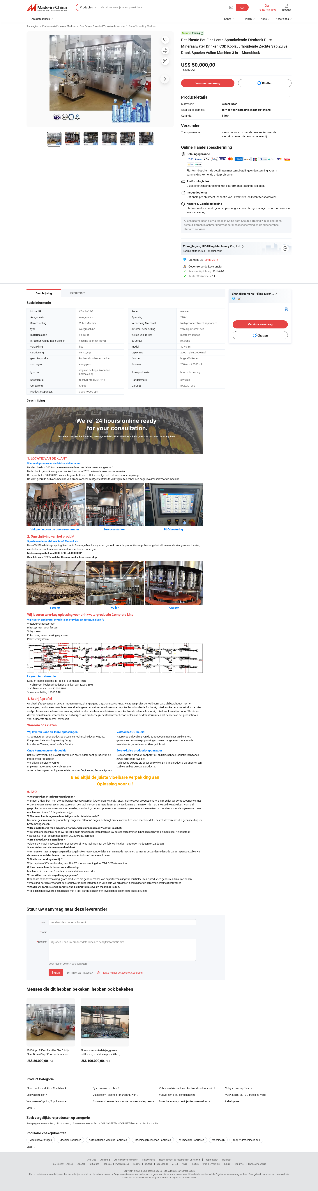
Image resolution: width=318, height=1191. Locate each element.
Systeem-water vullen (105, 1088)
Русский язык (122, 1163)
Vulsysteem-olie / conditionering (177, 1094)
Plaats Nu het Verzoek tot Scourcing (120, 972)
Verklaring (105, 1159)
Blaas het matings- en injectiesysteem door (183, 1101)
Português (94, 1163)
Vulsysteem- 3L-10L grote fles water (245, 1094)
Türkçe (227, 1163)
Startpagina (32, 26)
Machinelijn (218, 1140)
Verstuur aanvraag (207, 83)
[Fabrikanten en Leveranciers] (46, 7)
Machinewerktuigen (40, 1140)
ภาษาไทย (215, 1163)
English (69, 1163)
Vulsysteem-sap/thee (237, 1088)
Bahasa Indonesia (257, 1163)
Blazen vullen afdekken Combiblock (46, 1088)
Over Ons (91, 1159)
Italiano (137, 1163)
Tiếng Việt (239, 1163)
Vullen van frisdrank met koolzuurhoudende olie (186, 1088)
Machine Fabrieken (70, 1140)
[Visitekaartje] (286, 309)
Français (107, 1163)
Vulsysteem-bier (35, 1094)
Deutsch (148, 1163)
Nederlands (162, 1163)
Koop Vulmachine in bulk (246, 1140)
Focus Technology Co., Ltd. (154, 1170)
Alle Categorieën (40, 19)
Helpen (248, 19)
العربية (175, 1163)
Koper (227, 19)
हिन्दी (205, 1163)
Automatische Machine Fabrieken (108, 1140)
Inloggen (287, 9)
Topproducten (211, 1159)
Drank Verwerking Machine (142, 26)
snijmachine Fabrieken (191, 1140)
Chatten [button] (267, 83)
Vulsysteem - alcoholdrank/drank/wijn (114, 1094)
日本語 (195, 1163)
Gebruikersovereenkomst (126, 1159)
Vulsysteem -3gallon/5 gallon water (46, 1101)
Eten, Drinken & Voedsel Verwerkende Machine (102, 26)
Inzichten (226, 1159)
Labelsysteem (233, 1101)
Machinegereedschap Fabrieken (153, 1140)
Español (81, 1163)
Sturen (56, 972)
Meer (29, 1146)
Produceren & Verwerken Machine (58, 26)
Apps (264, 19)
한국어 (185, 1163)
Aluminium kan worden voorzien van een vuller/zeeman (124, 1101)
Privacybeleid (148, 1159)
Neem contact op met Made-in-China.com (180, 1159)
